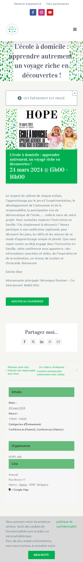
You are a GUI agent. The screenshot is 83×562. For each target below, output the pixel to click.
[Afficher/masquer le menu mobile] (75, 29)
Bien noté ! (41, 555)
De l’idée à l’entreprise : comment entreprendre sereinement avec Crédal (51, 370)
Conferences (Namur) (50, 429)
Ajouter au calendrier (27, 301)
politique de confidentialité (66, 524)
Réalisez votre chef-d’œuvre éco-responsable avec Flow (22, 370)
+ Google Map (19, 489)
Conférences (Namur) (22, 429)
